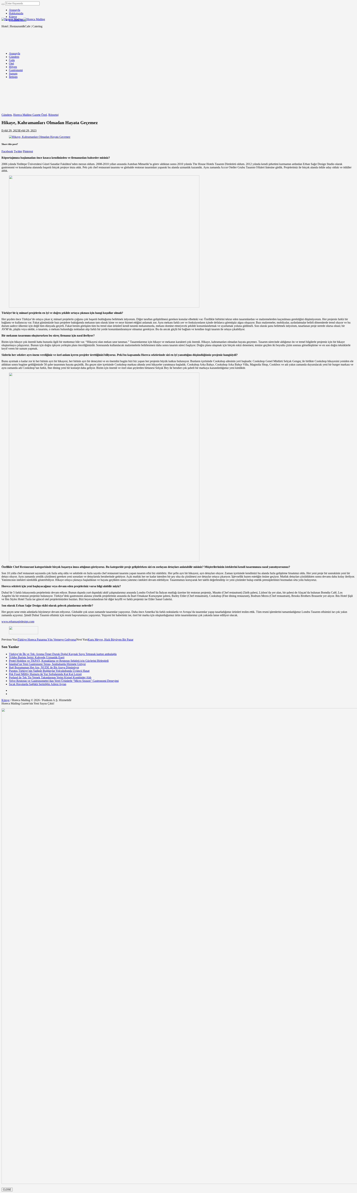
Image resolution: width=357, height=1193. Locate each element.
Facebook (7, 151)
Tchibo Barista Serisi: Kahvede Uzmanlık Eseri (36, 657)
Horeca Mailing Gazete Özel (30, 114)
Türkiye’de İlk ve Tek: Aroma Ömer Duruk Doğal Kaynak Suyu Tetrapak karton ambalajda (63, 654)
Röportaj (53, 114)
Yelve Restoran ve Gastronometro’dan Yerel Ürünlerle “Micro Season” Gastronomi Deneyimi (64, 680)
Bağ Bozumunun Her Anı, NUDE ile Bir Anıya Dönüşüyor (44, 667)
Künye (5, 700)
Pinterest (28, 151)
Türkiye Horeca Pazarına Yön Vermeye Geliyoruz (46, 639)
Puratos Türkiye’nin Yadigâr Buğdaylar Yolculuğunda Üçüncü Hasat (49, 670)
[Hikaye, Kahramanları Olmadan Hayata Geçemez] (39, 136)
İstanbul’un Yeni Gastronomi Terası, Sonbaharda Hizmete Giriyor (47, 664)
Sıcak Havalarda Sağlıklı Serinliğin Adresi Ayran (37, 684)
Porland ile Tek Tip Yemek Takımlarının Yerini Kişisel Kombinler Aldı (50, 677)
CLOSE (7, 1189)
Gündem (6, 114)
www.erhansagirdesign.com (17, 621)
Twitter (18, 151)
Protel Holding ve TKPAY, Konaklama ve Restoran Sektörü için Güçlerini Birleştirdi (59, 660)
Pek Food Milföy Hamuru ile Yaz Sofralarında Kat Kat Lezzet (45, 674)
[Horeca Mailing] (23, 19)
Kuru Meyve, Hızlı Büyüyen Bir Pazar (110, 639)
